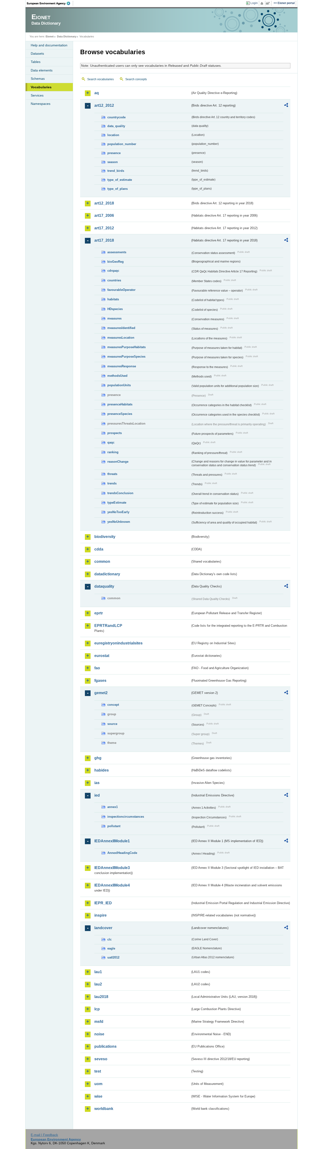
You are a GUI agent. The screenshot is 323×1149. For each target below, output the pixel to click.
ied (97, 795)
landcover (103, 928)
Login (254, 3)
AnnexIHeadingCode (122, 853)
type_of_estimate (119, 180)
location (113, 135)
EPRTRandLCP (108, 626)
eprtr (98, 613)
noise (99, 1034)
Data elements (41, 70)
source (112, 724)
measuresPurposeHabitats (126, 347)
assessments (116, 252)
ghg (97, 758)
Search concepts (136, 79)
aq (96, 93)
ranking (112, 452)
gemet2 (101, 693)
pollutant (113, 826)
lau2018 (101, 997)
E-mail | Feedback (44, 1135)
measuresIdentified (121, 328)
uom (98, 1084)
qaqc (110, 442)
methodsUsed (117, 375)
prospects (114, 433)
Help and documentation (49, 45)
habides (101, 770)
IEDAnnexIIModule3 (112, 868)
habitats (113, 299)
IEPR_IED (103, 903)
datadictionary (107, 574)
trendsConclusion (120, 493)
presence (114, 153)
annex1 (112, 807)
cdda (98, 549)
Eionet (50, 36)
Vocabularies (41, 87)
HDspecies (115, 309)
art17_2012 (104, 228)
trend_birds (115, 171)
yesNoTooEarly (118, 512)
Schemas (38, 78)
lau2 (98, 984)
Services (37, 95)
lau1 (98, 972)
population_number (121, 144)
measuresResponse (121, 366)
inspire (100, 915)
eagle (111, 948)
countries (114, 280)
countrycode (116, 117)
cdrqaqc (113, 270)
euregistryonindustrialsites (118, 643)
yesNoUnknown (118, 521)
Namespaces (40, 104)
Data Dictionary (66, 36)
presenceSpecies (119, 414)
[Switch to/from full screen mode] (268, 3)
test (97, 1071)
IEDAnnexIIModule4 (112, 885)
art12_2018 (104, 203)
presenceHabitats (119, 404)
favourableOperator (121, 290)
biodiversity (104, 537)
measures (114, 318)
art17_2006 (104, 215)
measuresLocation (120, 337)
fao (97, 668)
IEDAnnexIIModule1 (112, 841)
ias (97, 783)
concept (113, 704)
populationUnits (119, 385)
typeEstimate (116, 502)
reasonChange (117, 461)
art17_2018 (104, 240)
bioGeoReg (115, 261)
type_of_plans (117, 189)
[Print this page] (262, 3)
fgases (100, 681)
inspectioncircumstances (125, 816)
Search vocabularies (100, 79)
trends (112, 483)
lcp (97, 1009)
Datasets (37, 53)
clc (109, 939)
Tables (35, 62)
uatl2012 (113, 957)
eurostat (101, 656)
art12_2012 (104, 105)
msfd (98, 1022)
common (102, 561)
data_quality (116, 126)
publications (105, 1046)
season (112, 162)
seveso (100, 1059)
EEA (50, 3)
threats (112, 474)
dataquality (104, 586)
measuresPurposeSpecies (126, 356)
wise (98, 1096)
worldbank (103, 1109)
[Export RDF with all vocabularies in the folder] (286, 106)
